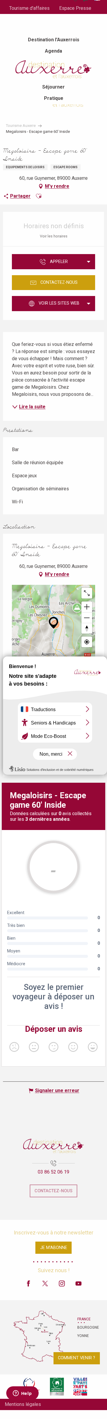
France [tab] (84, 1319)
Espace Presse (75, 8)
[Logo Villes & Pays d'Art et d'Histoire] (80, 1386)
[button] (38, 196)
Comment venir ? (76, 1357)
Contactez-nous (53, 1190)
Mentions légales (23, 1404)
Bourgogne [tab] (84, 1327)
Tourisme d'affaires (29, 8)
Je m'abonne (53, 1247)
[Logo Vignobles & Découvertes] (57, 1386)
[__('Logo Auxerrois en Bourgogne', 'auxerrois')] (53, 1146)
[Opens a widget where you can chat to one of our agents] (22, 1393)
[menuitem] (53, 39)
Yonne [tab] (83, 1336)
